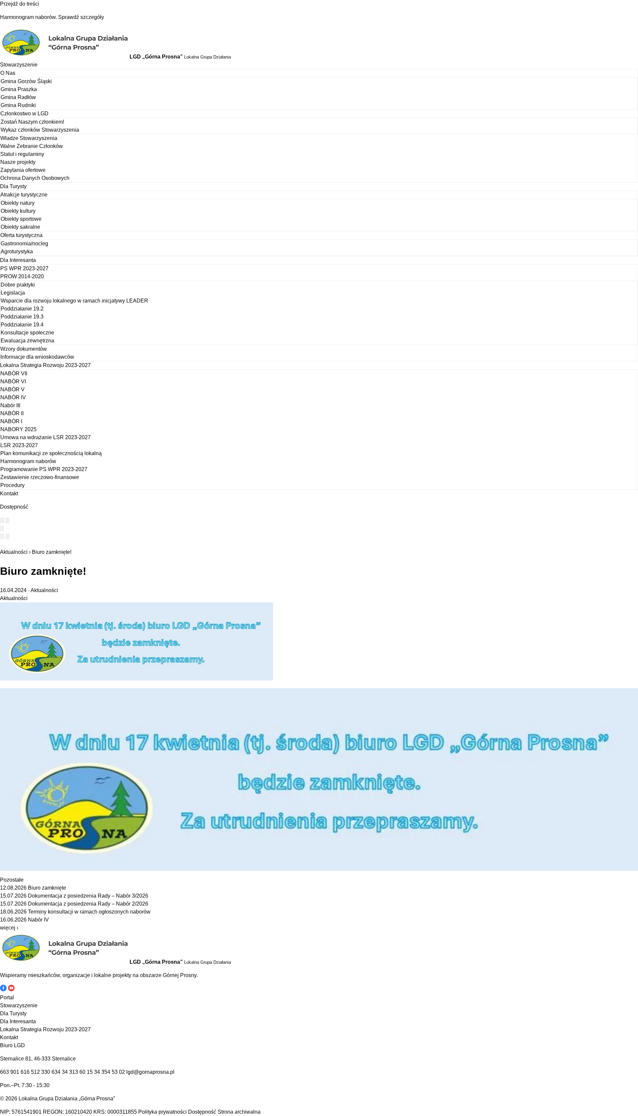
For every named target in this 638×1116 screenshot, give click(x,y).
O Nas (7, 73)
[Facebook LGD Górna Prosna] (4, 989)
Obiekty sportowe (21, 219)
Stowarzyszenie (19, 64)
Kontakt (9, 493)
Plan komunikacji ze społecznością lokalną (51, 453)
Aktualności (14, 552)
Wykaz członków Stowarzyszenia (40, 130)
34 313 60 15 (77, 1072)
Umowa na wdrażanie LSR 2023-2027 (45, 437)
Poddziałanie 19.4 (22, 324)
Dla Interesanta (18, 260)
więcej (9, 927)
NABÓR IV (13, 397)
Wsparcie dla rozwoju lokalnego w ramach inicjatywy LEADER (74, 301)
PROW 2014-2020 (22, 276)
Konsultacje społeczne (27, 332)
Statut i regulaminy (22, 154)
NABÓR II (12, 413)
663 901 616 (15, 1072)
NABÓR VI (13, 381)
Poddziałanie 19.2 (22, 308)
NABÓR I (11, 421)
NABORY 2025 (18, 429)
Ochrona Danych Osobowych (34, 178)
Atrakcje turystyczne (24, 194)
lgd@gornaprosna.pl (150, 1072)
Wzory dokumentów (23, 349)
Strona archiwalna (239, 1112)
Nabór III (10, 405)
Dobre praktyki (18, 285)
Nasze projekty (18, 162)
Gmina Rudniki (18, 105)
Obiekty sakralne (20, 227)
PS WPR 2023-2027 (24, 268)
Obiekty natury (18, 203)
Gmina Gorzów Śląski (26, 81)
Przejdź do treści (19, 4)
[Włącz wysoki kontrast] (2, 520)
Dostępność (202, 1112)
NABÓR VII (13, 373)
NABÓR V (12, 389)
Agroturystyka (17, 251)
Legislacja (13, 293)
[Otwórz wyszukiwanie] (2, 528)
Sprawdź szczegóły (81, 17)
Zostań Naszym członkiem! (32, 122)
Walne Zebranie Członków (31, 146)
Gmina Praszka (19, 89)
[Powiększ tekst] (7, 520)
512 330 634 (45, 1072)
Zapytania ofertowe (23, 170)
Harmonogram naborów (28, 461)
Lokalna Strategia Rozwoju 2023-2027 (45, 365)
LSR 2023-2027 (19, 445)
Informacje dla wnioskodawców (37, 357)
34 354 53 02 (109, 1072)
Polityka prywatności (162, 1112)
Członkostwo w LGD (24, 113)
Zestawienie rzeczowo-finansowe (39, 477)
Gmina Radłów (18, 97)
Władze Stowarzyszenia (28, 138)
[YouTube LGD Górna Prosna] (11, 989)
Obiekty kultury (18, 211)
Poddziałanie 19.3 (22, 316)
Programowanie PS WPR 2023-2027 (43, 469)
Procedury (12, 485)
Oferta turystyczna (21, 235)
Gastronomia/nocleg (24, 243)
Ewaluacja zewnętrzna (27, 340)
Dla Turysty (13, 186)
